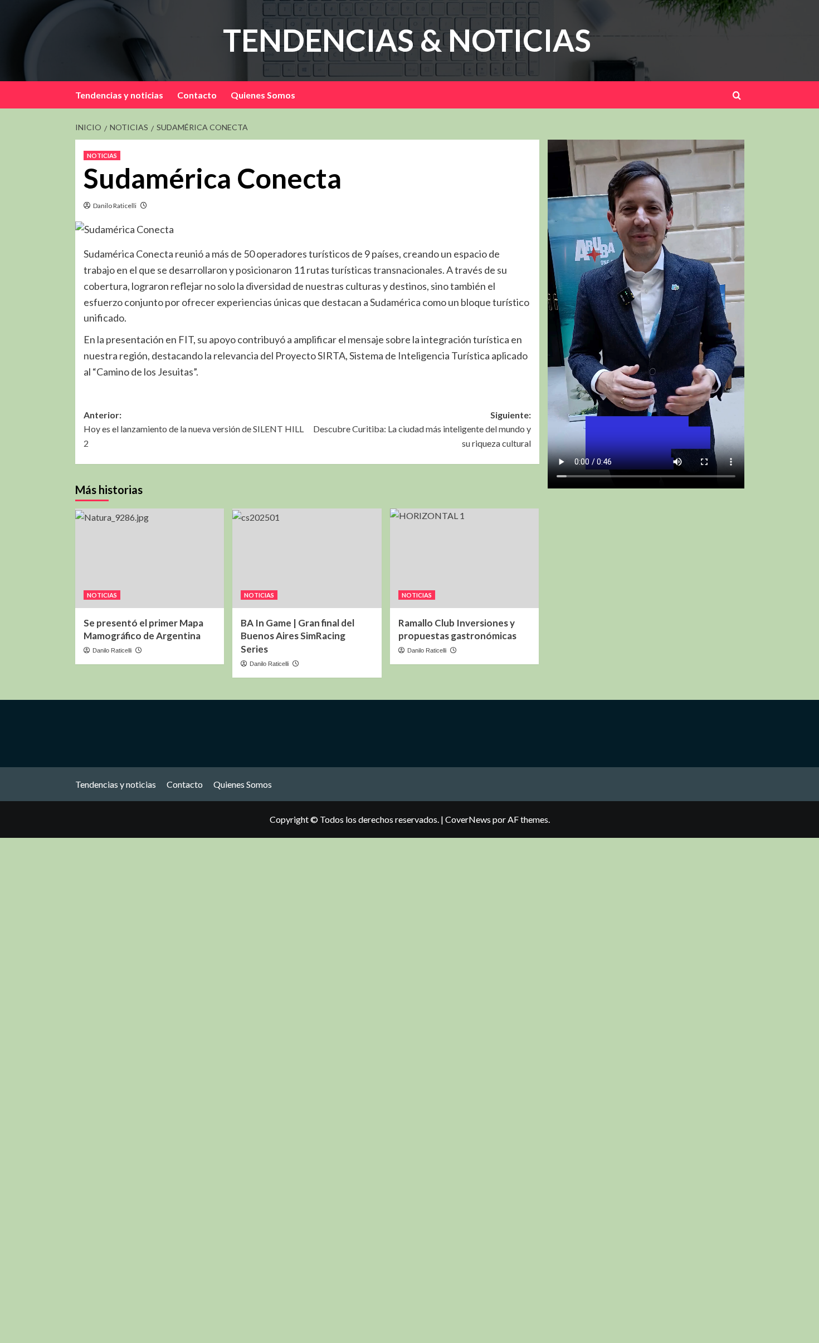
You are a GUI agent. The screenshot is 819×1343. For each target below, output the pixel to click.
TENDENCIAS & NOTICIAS (407, 40)
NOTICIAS (102, 155)
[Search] (737, 95)
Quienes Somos (263, 95)
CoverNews (468, 819)
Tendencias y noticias (119, 95)
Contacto (197, 95)
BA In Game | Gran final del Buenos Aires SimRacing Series (297, 636)
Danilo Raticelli (114, 205)
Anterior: (194, 428)
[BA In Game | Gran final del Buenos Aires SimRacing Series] (306, 558)
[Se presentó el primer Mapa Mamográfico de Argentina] (149, 558)
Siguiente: (421, 428)
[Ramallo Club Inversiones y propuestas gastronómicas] (464, 558)
